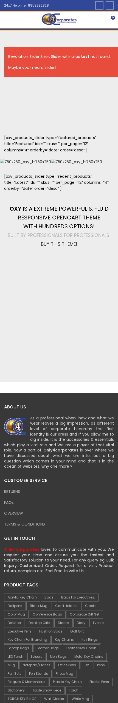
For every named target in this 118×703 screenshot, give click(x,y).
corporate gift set (84, 614)
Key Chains (64, 639)
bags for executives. (78, 597)
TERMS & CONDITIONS (24, 524)
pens (101, 665)
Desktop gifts (39, 622)
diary (81, 622)
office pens (67, 665)
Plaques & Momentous (26, 681)
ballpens (15, 605)
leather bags (48, 648)
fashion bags (51, 631)
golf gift (77, 631)
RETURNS (12, 491)
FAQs (9, 502)
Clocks (91, 605)
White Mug (80, 698)
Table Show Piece (46, 690)
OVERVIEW (13, 513)
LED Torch (15, 656)
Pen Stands (38, 673)
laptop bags (18, 648)
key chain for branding (27, 639)
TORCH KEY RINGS (22, 698)
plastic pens (99, 681)
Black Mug (38, 605)
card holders (66, 605)
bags (49, 597)
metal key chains (88, 656)
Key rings (90, 639)
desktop (14, 622)
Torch (73, 690)
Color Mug (16, 614)
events (98, 622)
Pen (86, 665)
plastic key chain (67, 681)
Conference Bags (47, 614)
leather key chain (81, 648)
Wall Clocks (54, 698)
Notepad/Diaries (36, 665)
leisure (36, 656)
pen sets (14, 673)
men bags (58, 656)
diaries (63, 622)
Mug (11, 665)
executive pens (20, 631)
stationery (16, 690)
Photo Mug (64, 673)
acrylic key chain (22, 597)
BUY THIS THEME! (59, 244)
